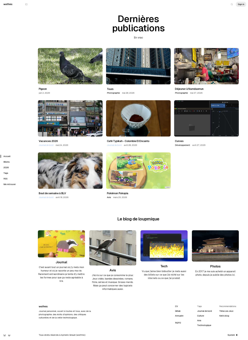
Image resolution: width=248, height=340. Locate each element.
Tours (110, 88)
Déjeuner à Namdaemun (189, 88)
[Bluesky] (4, 335)
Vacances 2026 (48, 141)
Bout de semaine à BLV (52, 193)
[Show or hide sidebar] (26, 4)
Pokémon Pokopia (117, 193)
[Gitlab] (9, 335)
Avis (109, 197)
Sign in (241, 4)
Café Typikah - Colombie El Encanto (128, 141)
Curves (179, 141)
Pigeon (43, 88)
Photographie (113, 93)
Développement (182, 145)
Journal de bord (46, 145)
